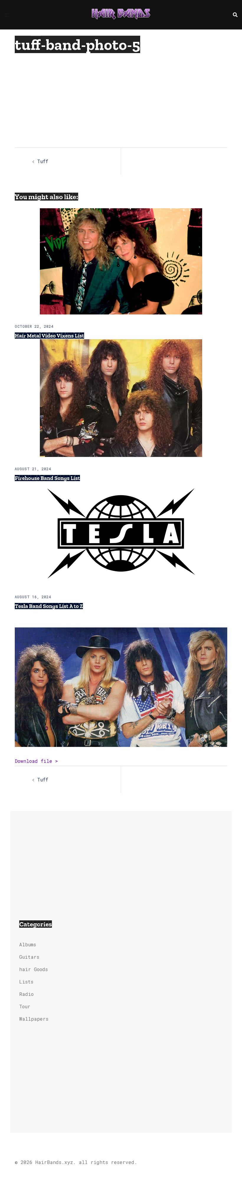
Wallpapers (33, 1019)
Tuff (42, 161)
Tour (24, 1006)
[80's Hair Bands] (121, 14)
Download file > (36, 761)
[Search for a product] (235, 14)
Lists (26, 981)
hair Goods (33, 969)
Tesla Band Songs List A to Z (49, 606)
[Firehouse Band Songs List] (121, 397)
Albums (27, 944)
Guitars (29, 957)
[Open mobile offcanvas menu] (6, 14)
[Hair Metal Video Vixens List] (121, 261)
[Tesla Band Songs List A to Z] (121, 533)
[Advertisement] (110, 97)
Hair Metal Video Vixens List (49, 335)
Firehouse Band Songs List (47, 478)
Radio (26, 994)
